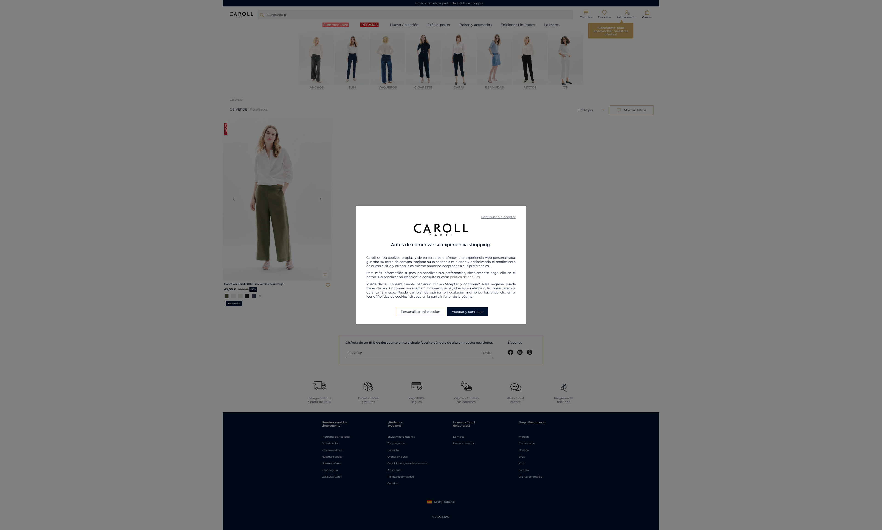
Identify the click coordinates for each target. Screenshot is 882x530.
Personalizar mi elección (420, 312)
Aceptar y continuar (468, 312)
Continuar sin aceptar (498, 217)
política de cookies (465, 277)
